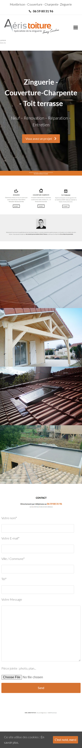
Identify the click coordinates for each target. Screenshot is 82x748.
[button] (75, 27)
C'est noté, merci (65, 739)
